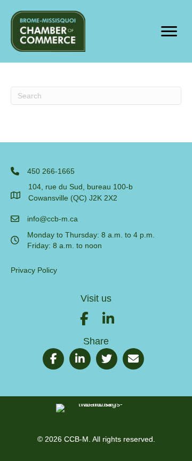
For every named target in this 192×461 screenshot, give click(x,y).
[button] (84, 318)
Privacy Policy (34, 270)
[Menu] (169, 31)
